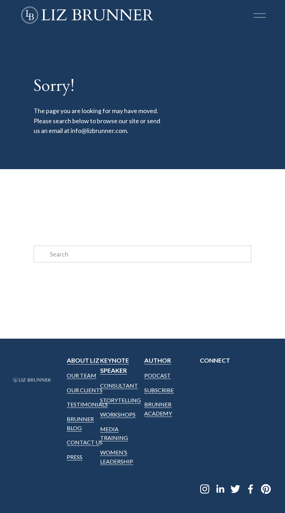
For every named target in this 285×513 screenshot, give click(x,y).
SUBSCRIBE (159, 390)
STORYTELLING (120, 400)
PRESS (74, 456)
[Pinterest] (266, 489)
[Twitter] (235, 489)
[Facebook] (250, 489)
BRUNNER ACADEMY (158, 409)
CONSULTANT (119, 385)
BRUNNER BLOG (80, 423)
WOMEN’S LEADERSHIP (116, 457)
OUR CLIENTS (85, 390)
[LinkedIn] (220, 489)
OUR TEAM (81, 375)
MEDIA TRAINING (114, 433)
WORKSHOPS (118, 414)
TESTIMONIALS (87, 404)
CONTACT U (83, 442)
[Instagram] (205, 489)
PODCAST (157, 375)
